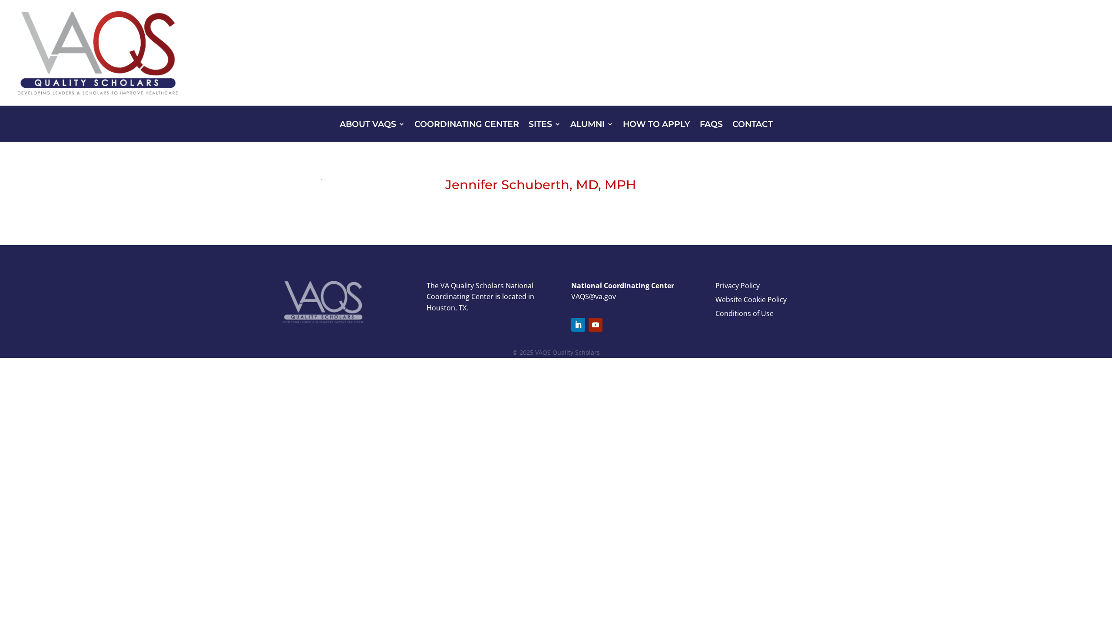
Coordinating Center (466, 125)
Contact (752, 125)
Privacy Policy (737, 285)
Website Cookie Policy (751, 299)
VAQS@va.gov (593, 296)
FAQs (711, 125)
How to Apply (656, 125)
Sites (540, 125)
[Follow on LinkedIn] (578, 325)
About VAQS (368, 125)
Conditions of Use (744, 313)
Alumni (587, 125)
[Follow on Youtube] (595, 325)
